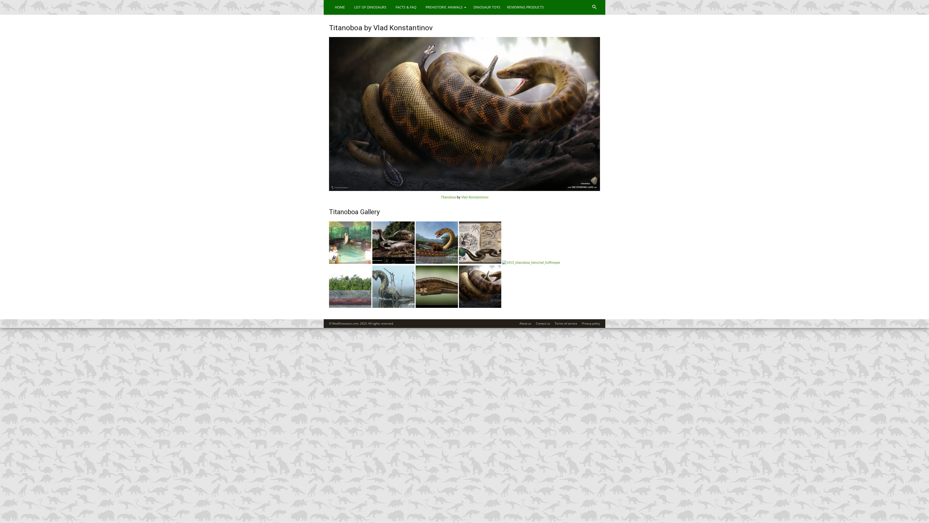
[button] (594, 7)
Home (340, 7)
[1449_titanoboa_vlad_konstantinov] (480, 307)
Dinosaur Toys (486, 7)
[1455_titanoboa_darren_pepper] (437, 263)
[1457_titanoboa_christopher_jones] (350, 263)
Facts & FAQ (406, 7)
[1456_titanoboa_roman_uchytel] (393, 263)
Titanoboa (448, 197)
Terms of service (566, 323)
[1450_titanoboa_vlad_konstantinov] (437, 307)
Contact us (543, 323)
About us (525, 323)
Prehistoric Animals (444, 7)
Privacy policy (591, 323)
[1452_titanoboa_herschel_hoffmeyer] (393, 307)
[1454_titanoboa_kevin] (480, 263)
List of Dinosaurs (370, 7)
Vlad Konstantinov (474, 197)
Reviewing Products (525, 7)
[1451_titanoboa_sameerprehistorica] (350, 307)
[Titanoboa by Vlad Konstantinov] (464, 190)
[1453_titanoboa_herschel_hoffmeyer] (531, 263)
